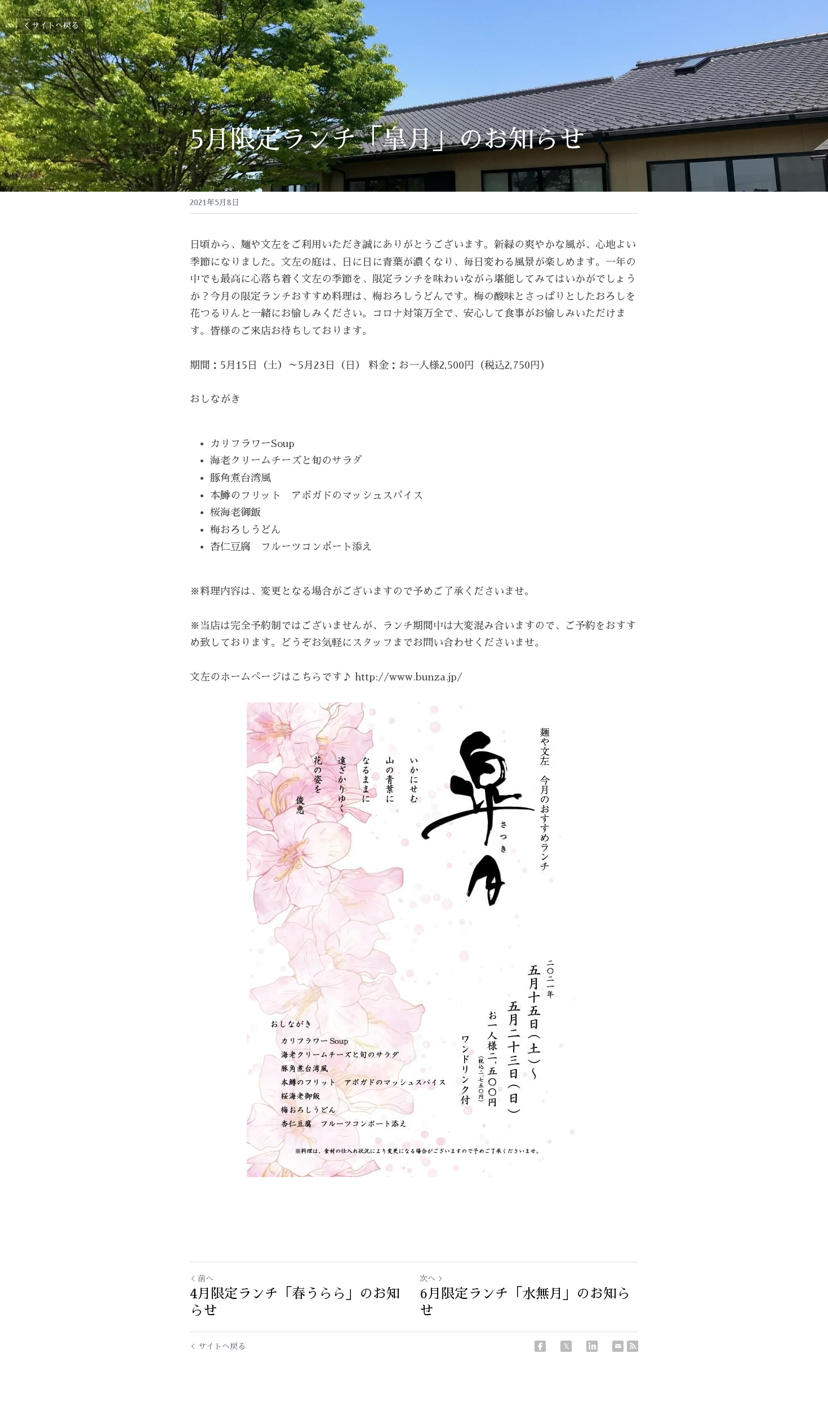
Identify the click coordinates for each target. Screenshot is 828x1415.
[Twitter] (566, 1346)
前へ (205, 1279)
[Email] (618, 1346)
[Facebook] (540, 1346)
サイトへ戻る (55, 25)
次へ (427, 1279)
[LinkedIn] (592, 1346)
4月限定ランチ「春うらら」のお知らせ (295, 1302)
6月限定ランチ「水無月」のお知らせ (525, 1302)
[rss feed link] (632, 1346)
